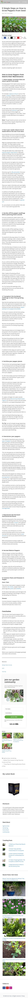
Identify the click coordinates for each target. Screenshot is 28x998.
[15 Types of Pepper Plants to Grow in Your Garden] (7, 746)
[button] (14, 695)
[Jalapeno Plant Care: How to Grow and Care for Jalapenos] (18, 735)
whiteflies (18, 588)
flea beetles (11, 587)
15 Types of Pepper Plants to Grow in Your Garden (6, 751)
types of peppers (6, 441)
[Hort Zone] (6, 2)
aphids (12, 588)
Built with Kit (14, 724)
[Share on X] (12, 38)
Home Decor (6, 830)
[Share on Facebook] (5, 38)
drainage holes (6, 508)
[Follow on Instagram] (10, 988)
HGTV (3, 668)
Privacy (23, 996)
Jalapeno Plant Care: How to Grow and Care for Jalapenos (18, 740)
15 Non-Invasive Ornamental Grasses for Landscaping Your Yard (16, 855)
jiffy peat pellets (15, 172)
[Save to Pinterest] (18, 38)
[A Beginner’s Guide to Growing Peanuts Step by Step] (14, 957)
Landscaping (6, 832)
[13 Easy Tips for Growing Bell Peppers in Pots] (7, 735)
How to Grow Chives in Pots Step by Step (13, 898)
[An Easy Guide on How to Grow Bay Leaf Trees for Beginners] (14, 936)
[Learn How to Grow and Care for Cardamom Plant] (14, 975)
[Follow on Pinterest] (7, 988)
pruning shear (5, 477)
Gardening (13, 758)
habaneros (14, 110)
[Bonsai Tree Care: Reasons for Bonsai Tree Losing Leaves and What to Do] (14, 896)
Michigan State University (7, 665)
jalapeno (8, 95)
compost (16, 522)
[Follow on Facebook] (4, 988)
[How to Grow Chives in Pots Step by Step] (14, 913)
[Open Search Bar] (19, 2)
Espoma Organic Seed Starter (9, 152)
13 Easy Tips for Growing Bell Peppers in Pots (7, 740)
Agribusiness (6, 758)
